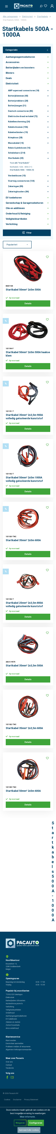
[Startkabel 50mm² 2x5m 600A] (28, 769)
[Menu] (5, 5)
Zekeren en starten (13, 1022)
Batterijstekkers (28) (18, 101)
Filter (29, 233)
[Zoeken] (40, 5)
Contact (9, 1065)
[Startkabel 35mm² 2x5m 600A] (28, 519)
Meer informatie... (28, 1117)
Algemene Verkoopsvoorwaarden (18, 1050)
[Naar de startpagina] (23, 6)
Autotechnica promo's (14, 1004)
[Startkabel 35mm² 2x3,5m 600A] (28, 707)
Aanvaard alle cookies (29, 1130)
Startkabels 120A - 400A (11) (21, 167)
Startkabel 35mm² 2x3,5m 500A (24, 665)
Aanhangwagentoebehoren (16, 1016)
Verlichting (10, 1007)
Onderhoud (10, 1013)
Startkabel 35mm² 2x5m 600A (23, 540)
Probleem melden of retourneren (18, 1047)
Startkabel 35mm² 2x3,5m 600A (24, 728)
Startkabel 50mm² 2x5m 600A (23, 790)
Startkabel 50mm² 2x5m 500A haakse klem (28, 354)
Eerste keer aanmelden (14, 1043)
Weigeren (20, 1123)
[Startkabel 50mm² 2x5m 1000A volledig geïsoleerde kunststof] (28, 456)
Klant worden (11, 1040)
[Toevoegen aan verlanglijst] (47, 257)
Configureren (35, 1123)
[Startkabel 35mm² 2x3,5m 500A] (28, 644)
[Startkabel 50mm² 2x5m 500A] (28, 268)
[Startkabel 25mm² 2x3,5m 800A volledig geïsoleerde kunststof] (28, 581)
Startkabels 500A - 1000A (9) (22, 170)
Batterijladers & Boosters (15, 1001)
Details (28, 303)
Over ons (9, 1062)
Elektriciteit (10, 997)
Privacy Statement (31, 1100)
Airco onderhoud (12, 1028)
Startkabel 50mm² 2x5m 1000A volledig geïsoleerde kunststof (24, 479)
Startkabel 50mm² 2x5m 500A (23, 289)
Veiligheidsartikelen (13, 1010)
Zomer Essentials (13, 1025)
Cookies (7, 1100)
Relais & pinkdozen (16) (19, 148)
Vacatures (10, 1068)
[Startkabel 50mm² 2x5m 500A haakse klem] (28, 331)
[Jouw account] (51, 6)
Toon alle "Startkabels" (19, 163)
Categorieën (11, 50)
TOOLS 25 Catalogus (14, 994)
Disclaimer (17, 1100)
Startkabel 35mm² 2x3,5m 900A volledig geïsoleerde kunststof (24, 416)
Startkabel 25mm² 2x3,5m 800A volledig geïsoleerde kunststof (24, 604)
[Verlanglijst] (44, 5)
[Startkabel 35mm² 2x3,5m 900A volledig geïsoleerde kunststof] (28, 393)
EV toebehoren (11, 1019)
